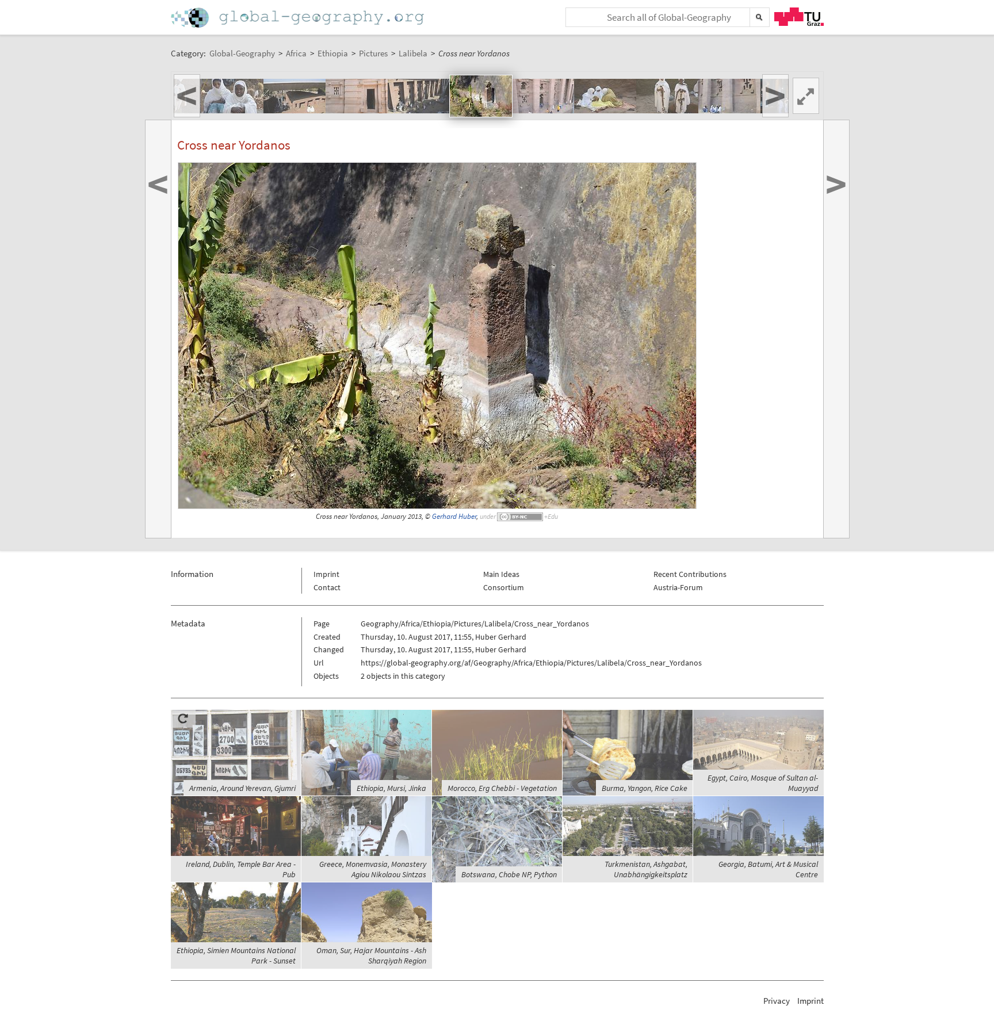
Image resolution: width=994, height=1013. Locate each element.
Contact (327, 587)
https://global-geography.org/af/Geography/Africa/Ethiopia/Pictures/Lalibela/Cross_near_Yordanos (531, 663)
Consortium (503, 587)
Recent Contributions (690, 574)
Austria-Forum (678, 587)
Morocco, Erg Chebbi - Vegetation (502, 788)
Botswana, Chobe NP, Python (509, 874)
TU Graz (799, 16)
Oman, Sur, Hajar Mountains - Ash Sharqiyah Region (371, 955)
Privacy (776, 1000)
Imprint (326, 574)
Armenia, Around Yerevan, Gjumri (242, 788)
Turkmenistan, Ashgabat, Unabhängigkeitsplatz (646, 869)
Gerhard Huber (454, 516)
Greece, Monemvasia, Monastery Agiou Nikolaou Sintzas (372, 869)
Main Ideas (501, 574)
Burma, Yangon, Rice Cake (644, 788)
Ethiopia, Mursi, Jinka (391, 788)
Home (298, 17)
